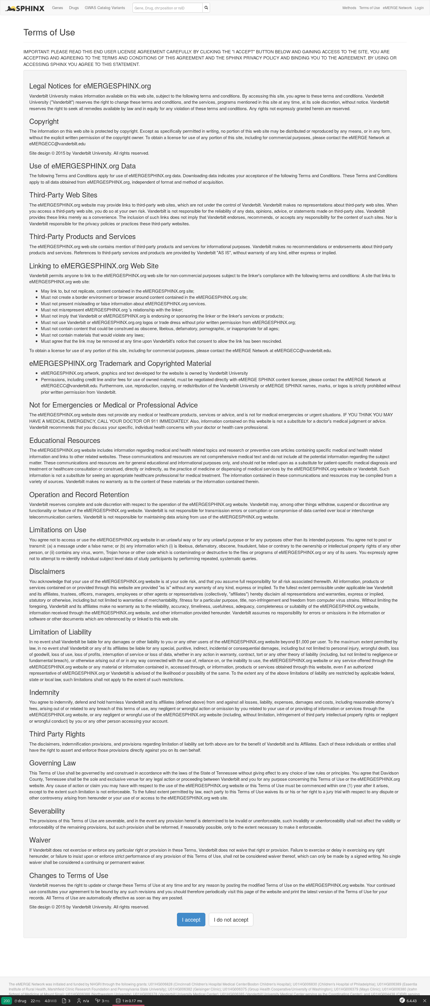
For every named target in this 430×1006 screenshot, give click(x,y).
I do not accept (231, 919)
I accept (191, 919)
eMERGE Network (397, 7)
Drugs (74, 7)
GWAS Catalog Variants (105, 7)
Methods (349, 7)
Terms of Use (369, 7)
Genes (57, 7)
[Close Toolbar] (424, 1001)
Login (419, 7)
